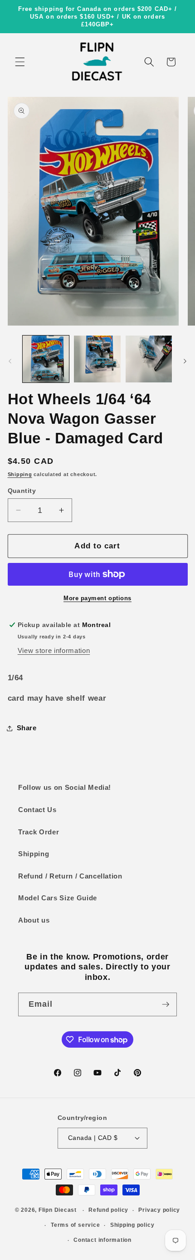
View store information (54, 650)
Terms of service (75, 1225)
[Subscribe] (165, 1004)
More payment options (97, 598)
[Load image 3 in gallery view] (149, 359)
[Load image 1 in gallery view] (46, 359)
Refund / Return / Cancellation (70, 876)
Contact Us (37, 809)
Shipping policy (132, 1225)
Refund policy (108, 1210)
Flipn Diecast (58, 1210)
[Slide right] (185, 361)
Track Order (38, 832)
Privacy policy (159, 1210)
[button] (20, 62)
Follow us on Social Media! (64, 787)
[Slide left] (10, 361)
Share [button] (27, 728)
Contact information (102, 1240)
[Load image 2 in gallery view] (97, 359)
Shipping (20, 474)
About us (33, 920)
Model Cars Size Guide (57, 898)
